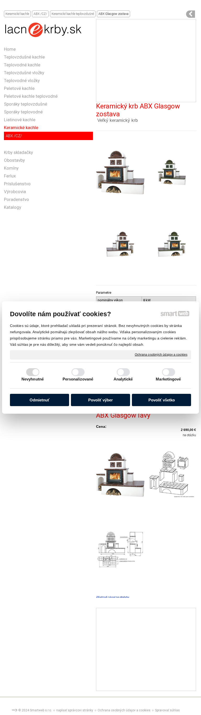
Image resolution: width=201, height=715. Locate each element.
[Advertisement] (146, 60)
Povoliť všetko (161, 400)
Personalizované (78, 379)
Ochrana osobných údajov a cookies (161, 354)
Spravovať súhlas (167, 710)
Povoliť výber (100, 400)
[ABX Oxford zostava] (190, 14)
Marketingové (168, 379)
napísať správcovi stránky (74, 710)
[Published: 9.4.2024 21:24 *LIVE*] (14, 710)
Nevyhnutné (32, 379)
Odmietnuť (39, 400)
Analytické (123, 379)
